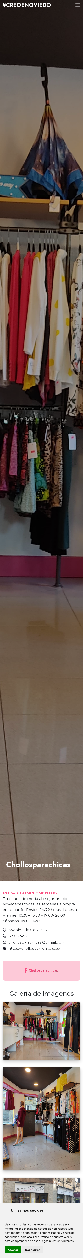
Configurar (32, 1249)
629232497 (18, 936)
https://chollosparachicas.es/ (34, 948)
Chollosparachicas (43, 970)
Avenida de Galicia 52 (27, 930)
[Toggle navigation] (78, 5)
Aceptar (13, 1249)
